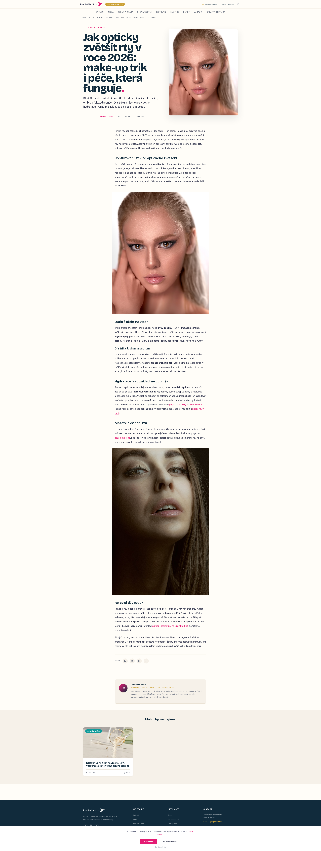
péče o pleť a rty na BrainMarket (186, 404)
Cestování (161, 12)
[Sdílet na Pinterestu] (139, 660)
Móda (111, 12)
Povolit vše (148, 841)
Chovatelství (144, 12)
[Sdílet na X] (132, 660)
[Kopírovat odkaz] (146, 660)
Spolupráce (172, 824)
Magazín (198, 12)
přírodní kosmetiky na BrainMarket (170, 626)
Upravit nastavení (170, 841)
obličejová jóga (122, 437)
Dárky (186, 12)
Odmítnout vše (160, 847)
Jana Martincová (106, 116)
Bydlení (100, 12)
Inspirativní (87, 17)
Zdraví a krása (125, 12)
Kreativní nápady (216, 12)
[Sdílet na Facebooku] (125, 660)
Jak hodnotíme (173, 819)
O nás (170, 815)
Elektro (174, 12)
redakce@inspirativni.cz (212, 822)
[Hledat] (238, 4)
